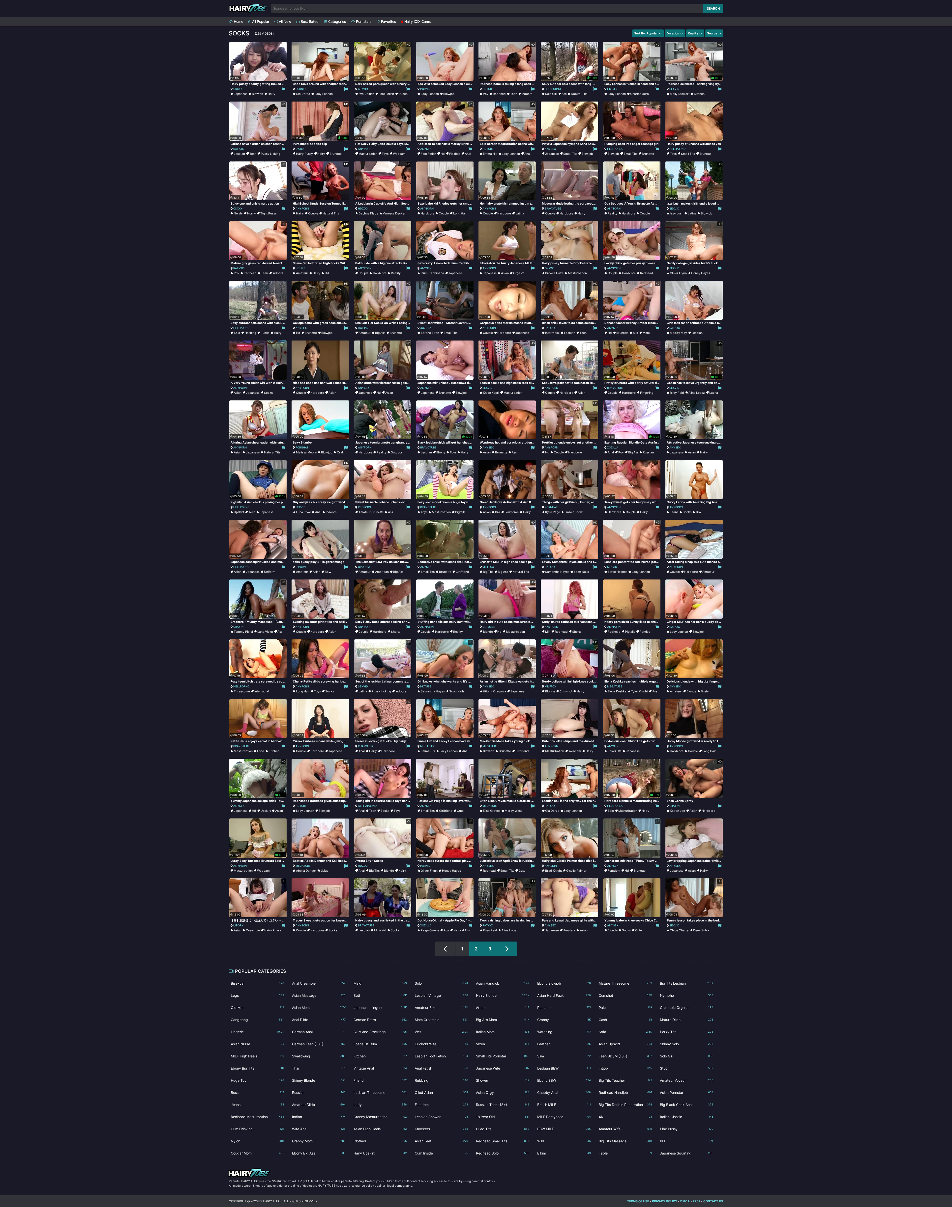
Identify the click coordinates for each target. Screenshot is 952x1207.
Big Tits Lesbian (686, 983)
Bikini (564, 1153)
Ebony (440, 452)
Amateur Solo (441, 1007)
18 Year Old (502, 1117)
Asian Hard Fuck (564, 995)
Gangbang (257, 1020)
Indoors (527, 94)
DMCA (685, 1201)
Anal (468, 154)
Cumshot (566, 691)
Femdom (614, 870)
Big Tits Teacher (625, 1080)
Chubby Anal (564, 1092)
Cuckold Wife (441, 1044)
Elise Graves (491, 811)
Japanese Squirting (686, 1153)
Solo (237, 333)
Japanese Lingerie (380, 1007)
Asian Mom (318, 1007)
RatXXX (238, 149)
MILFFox (488, 567)
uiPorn (301, 567)
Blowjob (257, 94)
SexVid (363, 89)
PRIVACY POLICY (664, 1201)
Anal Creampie (318, 983)
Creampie (253, 930)
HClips (300, 268)
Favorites (388, 21)
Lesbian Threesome (380, 1092)
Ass (564, 94)
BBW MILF (564, 1129)
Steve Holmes (617, 572)
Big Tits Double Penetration (625, 1104)
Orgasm (518, 273)
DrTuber (488, 627)
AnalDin (551, 865)
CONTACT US (713, 1201)
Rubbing (441, 1080)
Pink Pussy (686, 1129)
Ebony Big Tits (257, 1068)
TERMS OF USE (638, 1201)
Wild (564, 1141)
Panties (645, 631)
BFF (686, 1141)
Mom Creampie (441, 1020)
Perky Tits (686, 1032)
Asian (505, 273)
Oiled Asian (441, 1092)
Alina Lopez (696, 392)
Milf (635, 333)
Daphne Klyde (368, 213)
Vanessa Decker (394, 213)
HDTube (488, 89)
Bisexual (257, 983)
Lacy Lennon (324, 94)
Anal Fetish (441, 1068)
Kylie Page (552, 512)
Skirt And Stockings (380, 1032)
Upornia (364, 567)
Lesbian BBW (564, 1068)
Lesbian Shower (441, 1117)
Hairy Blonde (502, 995)
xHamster (365, 746)
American (382, 572)
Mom (646, 333)
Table (625, 1153)
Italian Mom (502, 1032)
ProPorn (364, 507)
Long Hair (460, 213)
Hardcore (427, 213)
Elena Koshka (617, 691)
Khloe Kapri (491, 392)
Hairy (271, 94)
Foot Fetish (386, 94)
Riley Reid (677, 392)
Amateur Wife (625, 1129)
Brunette (335, 154)
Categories (336, 21)
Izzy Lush (676, 213)
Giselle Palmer (576, 870)
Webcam (399, 154)
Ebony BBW (564, 1080)
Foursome (512, 512)
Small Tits (570, 154)
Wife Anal (318, 1129)
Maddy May (678, 333)
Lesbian (239, 154)
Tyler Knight (639, 691)
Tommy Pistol (243, 631)
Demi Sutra (701, 930)
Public (265, 333)
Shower (502, 1080)
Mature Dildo (686, 1020)
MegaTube (614, 686)
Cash (625, 1020)
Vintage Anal (380, 1068)
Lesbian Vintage (441, 995)
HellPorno (553, 89)
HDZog (363, 208)
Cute (460, 811)
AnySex (425, 149)
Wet (441, 1032)
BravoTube (553, 208)
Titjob (625, 1068)
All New (284, 21)
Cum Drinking (257, 1129)
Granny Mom (318, 1141)
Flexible (454, 154)
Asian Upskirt (625, 1044)
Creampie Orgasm (686, 1007)
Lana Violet (265, 631)
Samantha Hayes (557, 572)
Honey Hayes (700, 273)
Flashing (250, 333)
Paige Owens (430, 930)
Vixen (502, 1044)
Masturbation (367, 154)
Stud (686, 1068)
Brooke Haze (554, 273)
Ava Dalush (366, 94)
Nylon (257, 1141)
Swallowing (318, 1056)
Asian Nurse (257, 1044)
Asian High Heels (380, 1129)
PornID (301, 89)
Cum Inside (441, 1153)
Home (238, 21)
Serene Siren (430, 333)
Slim (564, 1056)
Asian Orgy (502, 1092)
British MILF (564, 1104)
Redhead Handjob (625, 1092)
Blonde (488, 631)
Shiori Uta (615, 751)
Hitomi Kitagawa (494, 691)
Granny (564, 1020)
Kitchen (699, 94)
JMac (324, 870)
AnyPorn (364, 149)
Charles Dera (639, 94)
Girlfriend (462, 572)
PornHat (302, 447)
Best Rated (309, 21)
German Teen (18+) (318, 1044)
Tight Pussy (268, 213)
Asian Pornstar (686, 1092)
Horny (251, 213)
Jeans (674, 512)
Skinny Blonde (318, 1080)
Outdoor (396, 452)
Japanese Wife (502, 1068)
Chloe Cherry (679, 930)
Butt (380, 995)
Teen (513, 94)
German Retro (380, 1020)
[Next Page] (507, 949)
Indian (318, 1117)
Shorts (395, 631)
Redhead (499, 94)
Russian (648, 452)
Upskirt (239, 512)
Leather (564, 1044)
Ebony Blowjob (564, 983)
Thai (318, 1068)
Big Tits (488, 572)
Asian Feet (441, 1141)
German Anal (318, 1032)
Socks (268, 392)
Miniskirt (380, 930)
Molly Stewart (679, 94)
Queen (403, 94)
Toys (385, 154)
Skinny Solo (686, 1044)
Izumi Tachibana (432, 273)
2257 (696, 1201)
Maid (380, 983)
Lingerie (257, 1032)
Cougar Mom (257, 1153)
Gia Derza (303, 94)
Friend (380, 1080)
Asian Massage (318, 995)
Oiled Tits (502, 1129)
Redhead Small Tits (502, 1141)
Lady (380, 1104)
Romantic (564, 1007)
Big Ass (380, 333)
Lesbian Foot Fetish (441, 1056)
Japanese (240, 94)
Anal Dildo (318, 1020)
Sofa (625, 1032)
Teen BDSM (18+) (625, 1056)
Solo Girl (551, 94)
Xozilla (425, 328)
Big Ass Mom (502, 1020)
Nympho (686, 995)
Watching (564, 1032)
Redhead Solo (502, 1153)
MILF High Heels (257, 1056)
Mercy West (513, 811)
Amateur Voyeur (686, 1080)
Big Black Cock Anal (686, 1104)
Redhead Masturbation (257, 1117)
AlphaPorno (367, 806)
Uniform (269, 572)
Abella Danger (306, 870)
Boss (257, 1092)
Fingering (646, 392)
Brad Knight (553, 870)
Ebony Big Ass (318, 1153)
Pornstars (363, 21)
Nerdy (238, 213)
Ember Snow (574, 512)
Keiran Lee (677, 811)
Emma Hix (490, 154)
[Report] (283, 89)
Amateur (302, 273)
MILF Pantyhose (564, 1117)
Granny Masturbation (380, 1117)
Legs (257, 995)
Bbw (328, 572)
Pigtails (460, 512)
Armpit (502, 1007)
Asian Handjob (502, 983)
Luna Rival (303, 512)
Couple (313, 213)
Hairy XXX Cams (417, 21)
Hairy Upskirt (380, 1153)
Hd (443, 154)
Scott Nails (581, 572)
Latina (519, 213)
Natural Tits (579, 94)
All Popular (260, 21)
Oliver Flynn (678, 273)
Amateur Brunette (371, 512)
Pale (625, 1007)
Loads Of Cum (380, 1044)
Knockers (441, 1129)
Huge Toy (257, 1080)
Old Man (257, 1007)
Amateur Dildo (318, 1104)
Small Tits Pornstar (502, 1056)
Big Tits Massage (625, 1141)
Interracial (552, 333)
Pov (485, 94)
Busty (705, 691)
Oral (340, 452)
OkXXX (237, 89)
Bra (497, 512)
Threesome (242, 691)
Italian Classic (686, 1117)
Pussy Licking (270, 154)
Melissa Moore (306, 452)
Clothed (380, 1141)
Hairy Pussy (304, 154)
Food (260, 751)
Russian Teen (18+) (502, 1104)
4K (625, 1117)
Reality (612, 213)
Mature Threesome (625, 983)
